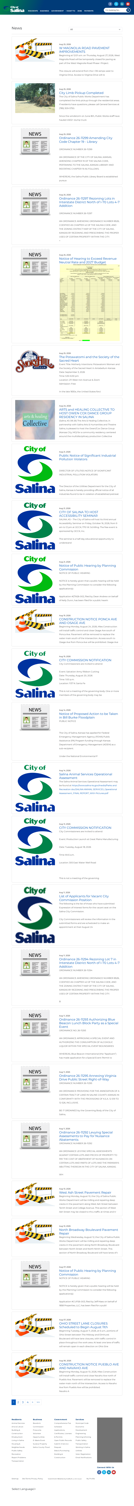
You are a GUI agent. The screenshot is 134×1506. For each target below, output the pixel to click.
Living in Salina (18, 1440)
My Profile (90, 1479)
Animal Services (18, 1423)
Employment (17, 1437)
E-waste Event (39, 1440)
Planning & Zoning (83, 1437)
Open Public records (63, 1440)
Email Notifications (83, 1457)
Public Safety (17, 1451)
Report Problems (19, 1457)
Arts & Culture (17, 1427)
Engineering (81, 1433)
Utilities (79, 1451)
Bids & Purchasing (61, 1451)
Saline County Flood (41, 1447)
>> (38, 1402)
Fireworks (37, 1430)
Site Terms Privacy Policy (32, 1479)
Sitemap (15, 1479)
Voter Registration (83, 1454)
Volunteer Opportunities (39, 1435)
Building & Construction (17, 1431)
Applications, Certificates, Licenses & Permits (63, 1433)
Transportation (18, 1461)
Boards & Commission (38, 1425)
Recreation (16, 1454)
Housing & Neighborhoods (18, 1445)
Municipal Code (82, 1423)
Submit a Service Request (61, 1445)
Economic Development (81, 1428)
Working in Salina (83, 1447)
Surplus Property (40, 1444)
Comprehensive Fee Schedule (62, 1425)
